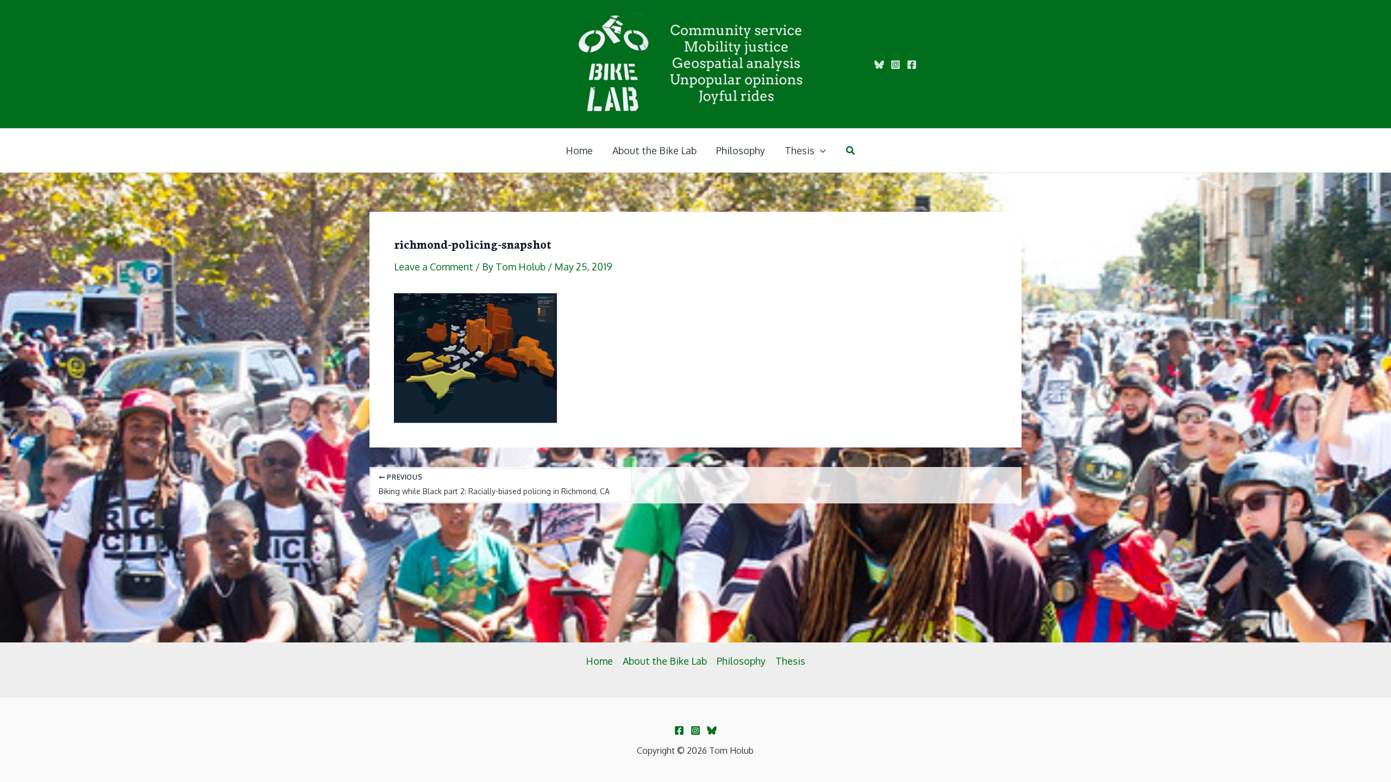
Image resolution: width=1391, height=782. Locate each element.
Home (599, 661)
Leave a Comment (433, 267)
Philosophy (741, 661)
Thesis (790, 661)
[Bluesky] (879, 65)
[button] (820, 150)
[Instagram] (895, 65)
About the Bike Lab (665, 661)
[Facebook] (912, 65)
